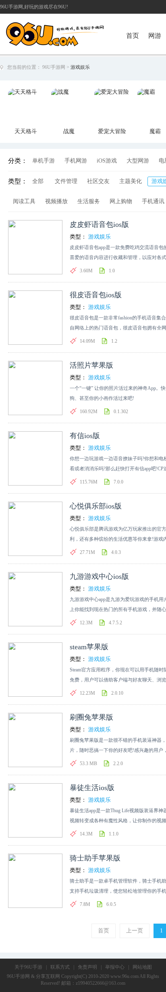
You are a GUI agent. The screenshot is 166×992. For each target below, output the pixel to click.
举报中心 (114, 967)
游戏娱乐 (99, 237)
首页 (132, 35)
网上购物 (121, 201)
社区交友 (98, 181)
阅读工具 (24, 201)
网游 (154, 35)
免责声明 (87, 967)
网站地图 (142, 967)
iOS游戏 (107, 161)
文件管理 (66, 181)
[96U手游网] (69, 25)
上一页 (134, 931)
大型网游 (138, 161)
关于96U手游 (28, 967)
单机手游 (43, 161)
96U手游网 (53, 67)
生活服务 (88, 201)
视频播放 (56, 201)
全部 (38, 181)
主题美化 (130, 181)
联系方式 (60, 967)
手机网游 (75, 161)
